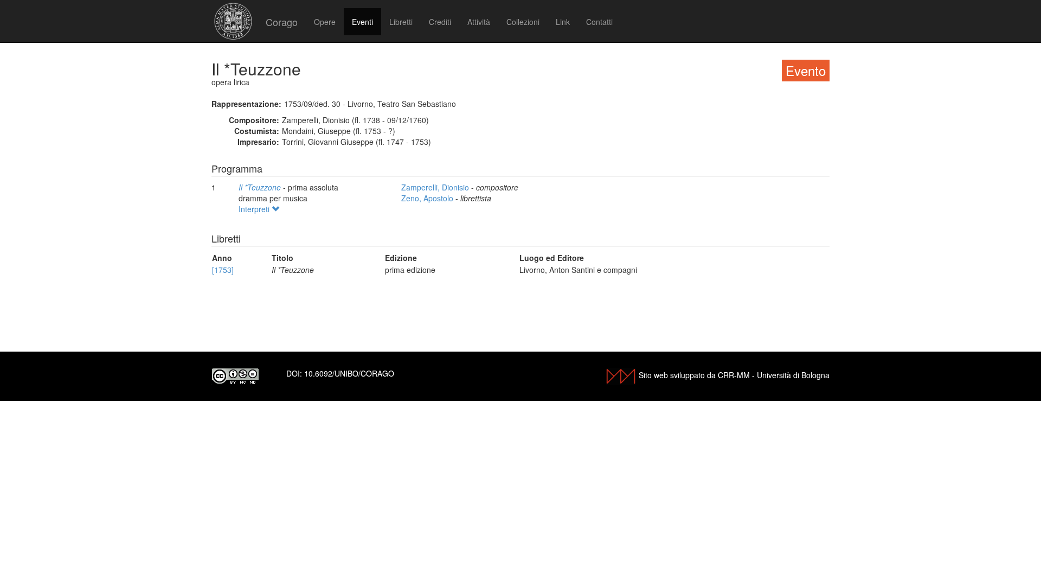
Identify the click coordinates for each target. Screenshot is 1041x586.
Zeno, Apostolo (428, 198)
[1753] (223, 269)
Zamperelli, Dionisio (436, 187)
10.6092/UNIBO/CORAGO (349, 373)
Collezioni (522, 21)
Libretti (401, 21)
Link (563, 21)
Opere (325, 21)
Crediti (440, 21)
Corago (282, 22)
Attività (478, 21)
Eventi (362, 21)
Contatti (599, 21)
